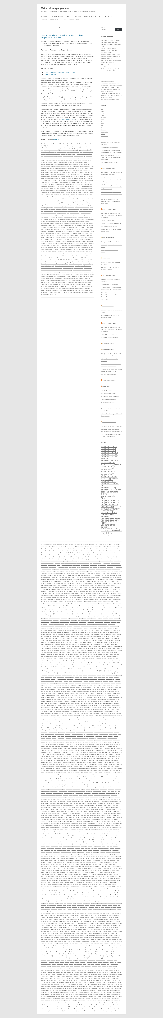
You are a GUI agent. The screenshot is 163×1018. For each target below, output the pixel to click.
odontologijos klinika (59, 612)
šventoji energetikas (46, 253)
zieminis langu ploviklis (64, 721)
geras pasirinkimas (114, 829)
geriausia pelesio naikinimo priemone (83, 709)
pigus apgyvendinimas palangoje (65, 219)
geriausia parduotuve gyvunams (113, 620)
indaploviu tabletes (50, 795)
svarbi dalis (44, 648)
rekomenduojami (57, 687)
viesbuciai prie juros (60, 266)
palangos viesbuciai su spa (49, 213)
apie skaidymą (45, 829)
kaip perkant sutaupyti (83, 620)
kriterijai (115, 671)
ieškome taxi (73, 838)
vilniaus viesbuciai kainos (87, 290)
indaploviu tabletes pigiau (65, 809)
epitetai (71, 803)
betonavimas (109, 675)
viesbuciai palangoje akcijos (61, 264)
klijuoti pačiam (58, 685)
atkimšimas (108, 825)
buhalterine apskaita (45, 603)
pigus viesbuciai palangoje (53, 223)
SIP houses (62, 597)
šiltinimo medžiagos (70, 787)
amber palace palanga (68, 146)
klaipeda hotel (83, 172)
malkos (120, 785)
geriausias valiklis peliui (102, 587)
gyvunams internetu (101, 738)
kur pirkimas (96, 673)
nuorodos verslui (85, 679)
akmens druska (44, 713)
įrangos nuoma (95, 789)
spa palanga (53, 247)
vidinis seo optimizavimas (66, 591)
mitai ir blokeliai (65, 687)
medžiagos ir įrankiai (55, 671)
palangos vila (44, 215)
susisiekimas (84, 838)
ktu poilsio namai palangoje (50, 176)
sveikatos (52, 642)
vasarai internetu (54, 703)
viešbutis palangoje (49, 286)
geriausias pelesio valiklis (95, 589)
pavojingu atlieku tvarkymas (70, 770)
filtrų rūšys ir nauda (89, 546)
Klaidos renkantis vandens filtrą (109, 226)
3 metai (93, 819)
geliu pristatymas (94, 770)
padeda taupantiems (49, 644)
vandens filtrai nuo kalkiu (110, 521)
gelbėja (88, 669)
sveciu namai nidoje (52, 251)
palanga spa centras (63, 196)
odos (81, 677)
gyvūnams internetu (73, 752)
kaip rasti (115, 666)
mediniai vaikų (103, 756)
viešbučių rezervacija (72, 276)
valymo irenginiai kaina (75, 776)
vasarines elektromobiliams (85, 697)
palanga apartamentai (69, 190)
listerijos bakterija (54, 601)
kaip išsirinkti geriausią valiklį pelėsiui (102, 579)
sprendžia (104, 658)
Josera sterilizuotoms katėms (108, 393)
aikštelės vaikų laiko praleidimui (62, 581)
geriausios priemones (98, 781)
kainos (107, 636)
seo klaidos (108, 705)
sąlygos (86, 630)
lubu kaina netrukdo (45, 605)
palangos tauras (84, 209)
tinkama (69, 650)
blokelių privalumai (98, 815)
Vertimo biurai (77, 16)
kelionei (51, 640)
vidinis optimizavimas (94, 713)
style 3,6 (43, 756)
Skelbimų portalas (55, 20)
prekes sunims (90, 622)
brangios (92, 664)
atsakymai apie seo (45, 707)
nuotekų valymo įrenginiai (91, 660)
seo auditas (115, 707)
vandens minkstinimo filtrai (111, 532)
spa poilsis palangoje (54, 249)
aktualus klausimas (55, 827)
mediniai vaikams (57, 758)
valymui (66, 658)
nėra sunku (64, 669)
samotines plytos (63, 791)
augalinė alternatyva (73, 618)
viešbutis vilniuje (87, 288)
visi (74, 671)
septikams (58, 768)
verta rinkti (93, 669)
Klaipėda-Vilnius (81, 669)
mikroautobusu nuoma (108, 640)
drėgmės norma (44, 685)
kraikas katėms (64, 752)
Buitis (102, 111)
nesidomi (113, 638)
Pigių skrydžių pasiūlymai (107, 81)
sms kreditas (76, 711)
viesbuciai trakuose (78, 268)
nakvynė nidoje (69, 178)
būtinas (87, 638)
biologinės (61, 662)
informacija (86, 636)
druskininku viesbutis (73, 162)
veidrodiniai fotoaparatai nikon (56, 713)
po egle (115, 652)
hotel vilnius (73, 166)
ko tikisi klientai (49, 787)
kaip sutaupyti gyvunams (77, 616)
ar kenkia (49, 636)
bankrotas (109, 817)
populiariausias (61, 646)
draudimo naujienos (105, 664)
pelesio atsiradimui (68, 709)
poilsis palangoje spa (51, 233)
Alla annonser (109, 16)
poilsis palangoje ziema (75, 233)
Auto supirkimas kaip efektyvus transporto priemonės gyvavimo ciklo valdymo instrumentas (111, 215)
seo (102, 508)
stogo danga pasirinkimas (62, 764)
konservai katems (106, 614)
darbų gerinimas (117, 675)
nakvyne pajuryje (78, 178)
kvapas (114, 634)
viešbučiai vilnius (65, 272)
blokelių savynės (60, 689)
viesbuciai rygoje (86, 266)
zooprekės (112, 752)
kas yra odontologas (80, 754)
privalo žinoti (44, 831)
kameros (68, 644)
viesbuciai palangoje (87, 262)
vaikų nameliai (82, 756)
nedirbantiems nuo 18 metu (65, 711)
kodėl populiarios (103, 799)
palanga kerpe (85, 192)
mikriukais (48, 805)
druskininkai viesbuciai (60, 160)
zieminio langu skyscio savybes (66, 601)
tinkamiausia (51, 835)
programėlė (100, 838)
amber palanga (78, 146)
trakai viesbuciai (84, 253)
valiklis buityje (52, 764)
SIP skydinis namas (91, 595)
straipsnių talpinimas (54, 666)
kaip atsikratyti (56, 636)
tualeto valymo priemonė (54, 811)
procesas (80, 801)
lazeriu (103, 677)
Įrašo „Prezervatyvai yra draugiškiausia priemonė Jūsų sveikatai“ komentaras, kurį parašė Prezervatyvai (111, 187)
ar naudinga (65, 683)
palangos (74, 201)
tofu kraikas (67, 734)
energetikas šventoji (84, 162)
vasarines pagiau (102, 699)
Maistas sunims (106, 258)
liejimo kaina (70, 671)
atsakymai (72, 687)
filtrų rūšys (91, 544)
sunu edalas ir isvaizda (65, 620)
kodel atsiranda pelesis (98, 709)
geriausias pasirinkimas (69, 807)
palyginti (118, 636)
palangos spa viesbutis (61, 209)
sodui (101, 748)
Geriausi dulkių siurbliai (46, 593)
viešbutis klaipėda (61, 282)
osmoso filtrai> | (109, 544)
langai (91, 648)
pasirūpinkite (63, 650)
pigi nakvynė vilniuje (51, 217)
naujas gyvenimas (86, 819)
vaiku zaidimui (78, 601)
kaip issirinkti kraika (86, 750)
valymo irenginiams (51, 778)
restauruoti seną (86, 683)
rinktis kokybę (80, 829)
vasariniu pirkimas (65, 695)
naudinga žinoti (82, 815)
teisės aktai (96, 642)
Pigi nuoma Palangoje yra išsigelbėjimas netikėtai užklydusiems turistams (62, 36)
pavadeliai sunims (74, 622)
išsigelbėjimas (99, 819)
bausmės (57, 644)
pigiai (74, 675)
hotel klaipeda (48, 166)
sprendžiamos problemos (57, 632)
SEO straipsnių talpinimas (55, 8)
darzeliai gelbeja (69, 603)
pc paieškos (104, 669)
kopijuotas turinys (55, 707)
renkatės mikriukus (78, 805)
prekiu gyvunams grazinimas (57, 609)
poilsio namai (76, 225)
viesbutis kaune (84, 280)
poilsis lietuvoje (77, 229)
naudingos (60, 656)
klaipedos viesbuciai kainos (63, 174)
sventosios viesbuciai (66, 253)
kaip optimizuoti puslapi (72, 705)
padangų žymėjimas (57, 544)
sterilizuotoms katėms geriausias (89, 583)
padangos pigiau (114, 721)
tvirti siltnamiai (111, 624)
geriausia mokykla (110, 679)
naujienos (100, 618)
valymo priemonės (88, 811)
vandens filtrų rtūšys (97, 555)
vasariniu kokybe (92, 695)
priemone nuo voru (98, 575)
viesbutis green (66, 280)
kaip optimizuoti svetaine (79, 591)
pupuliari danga (103, 833)
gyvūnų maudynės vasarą (112, 750)
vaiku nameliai (70, 760)
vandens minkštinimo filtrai (97, 559)
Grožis (102, 115)
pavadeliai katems (64, 622)
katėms (119, 616)
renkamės (108, 634)
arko (119, 791)
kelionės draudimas (60, 842)
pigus (79, 838)
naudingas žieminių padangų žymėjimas (59, 587)
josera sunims (111, 612)
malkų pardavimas (112, 785)
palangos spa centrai (50, 209)
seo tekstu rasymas (106, 707)
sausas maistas (99, 622)
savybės (64, 675)
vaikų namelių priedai (88, 766)
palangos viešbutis (61, 213)
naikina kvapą (72, 827)
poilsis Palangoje (76, 231)
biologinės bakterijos (112, 746)
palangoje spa (57, 201)
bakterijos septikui (72, 778)
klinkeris (72, 764)
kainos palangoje (64, 168)
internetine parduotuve (46, 544)
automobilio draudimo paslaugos (57, 840)
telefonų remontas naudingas (77, 581)
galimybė (83, 646)
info (69, 616)
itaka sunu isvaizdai (76, 738)
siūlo (82, 630)
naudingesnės (56, 660)
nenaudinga (79, 671)
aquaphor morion (109, 452)
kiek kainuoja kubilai (102, 583)
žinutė (62, 640)
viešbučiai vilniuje (77, 270)
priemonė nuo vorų (96, 577)
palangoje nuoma (49, 201)
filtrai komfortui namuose (110, 550)
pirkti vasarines (105, 697)
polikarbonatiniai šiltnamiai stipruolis (108, 599)
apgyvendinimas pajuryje (61, 152)
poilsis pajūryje (51, 231)
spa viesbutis (84, 249)
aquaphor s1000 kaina (109, 478)
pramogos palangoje (72, 235)
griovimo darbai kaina (84, 770)
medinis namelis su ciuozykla (77, 717)
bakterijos (83, 632)
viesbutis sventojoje (53, 288)
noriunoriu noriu (45, 188)
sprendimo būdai (91, 632)
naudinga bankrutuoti (65, 823)
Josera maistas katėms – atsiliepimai (110, 396)
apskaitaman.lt (69, 781)
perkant (117, 685)
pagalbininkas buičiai (112, 807)
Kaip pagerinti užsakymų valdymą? (110, 162)
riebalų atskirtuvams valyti (62, 835)
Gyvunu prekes (106, 386)
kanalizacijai (111, 628)
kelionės (58, 642)
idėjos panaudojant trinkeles (83, 787)
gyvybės (105, 642)
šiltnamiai (44, 750)
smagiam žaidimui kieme (47, 581)
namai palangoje (45, 182)
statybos (88, 789)
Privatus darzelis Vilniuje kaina (93, 593)
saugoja (102, 662)
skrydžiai (63, 666)
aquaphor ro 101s (109, 454)
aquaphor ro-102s (74, 569)
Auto (102, 109)
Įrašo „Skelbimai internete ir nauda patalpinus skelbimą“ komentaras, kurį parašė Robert (110, 201)
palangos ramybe (48, 207)
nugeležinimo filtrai (110, 502)
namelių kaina (111, 756)
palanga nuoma (49, 194)
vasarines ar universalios (58, 693)
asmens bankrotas (108, 819)
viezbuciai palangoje (54, 290)
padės (59, 664)
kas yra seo (58, 577)
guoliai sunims (49, 614)
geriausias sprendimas (57, 807)
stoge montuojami (75, 646)
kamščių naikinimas (45, 827)
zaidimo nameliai (59, 766)
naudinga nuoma (57, 669)
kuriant (80, 673)
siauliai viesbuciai (67, 243)
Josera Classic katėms (106, 390)
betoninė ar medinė (115, 813)
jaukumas (76, 654)
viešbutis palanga (77, 284)
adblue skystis (114, 601)
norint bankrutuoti (55, 823)
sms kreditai (91, 609)
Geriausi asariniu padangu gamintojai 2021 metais (86, 726)
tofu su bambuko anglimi (99, 607)
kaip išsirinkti (62, 652)
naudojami (89, 673)
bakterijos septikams (71, 785)
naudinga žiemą (96, 646)
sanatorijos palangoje (60, 241)
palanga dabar (49, 192)
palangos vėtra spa (48, 211)
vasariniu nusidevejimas (93, 701)
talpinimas (94, 640)
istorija (111, 677)
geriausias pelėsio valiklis (53, 579)
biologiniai (92, 636)
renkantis (61, 654)
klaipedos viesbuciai (51, 174)
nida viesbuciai (51, 186)
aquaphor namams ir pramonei (114, 565)
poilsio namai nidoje (48, 227)
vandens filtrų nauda (64, 559)
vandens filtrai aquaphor (107, 515)
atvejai (49, 648)
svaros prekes (45, 840)
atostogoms (88, 640)
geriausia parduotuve (112, 738)
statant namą (70, 831)
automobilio (79, 642)
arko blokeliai (108, 811)
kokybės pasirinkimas (89, 805)
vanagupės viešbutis (61, 256)
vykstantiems (114, 644)
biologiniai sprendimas (81, 827)
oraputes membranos (51, 770)
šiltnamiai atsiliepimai (60, 626)
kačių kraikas (56, 752)
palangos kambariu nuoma (79, 203)
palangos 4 (80, 201)
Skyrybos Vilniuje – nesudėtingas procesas (111, 95)
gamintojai (83, 650)
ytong (109, 791)
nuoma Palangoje (71, 188)
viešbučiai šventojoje (68, 268)
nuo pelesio (57, 776)
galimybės (107, 638)
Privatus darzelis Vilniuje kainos (109, 593)
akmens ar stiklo (66, 685)
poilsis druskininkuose (60, 229)
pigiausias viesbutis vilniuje (49, 219)
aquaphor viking (108, 487)
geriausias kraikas (96, 752)
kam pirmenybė (85, 799)
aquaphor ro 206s (108, 462)
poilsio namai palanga (59, 227)
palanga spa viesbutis (83, 196)
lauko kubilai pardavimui (109, 575)
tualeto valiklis (65, 768)
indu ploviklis (60, 770)
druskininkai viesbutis (71, 160)
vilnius (113, 838)
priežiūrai (66, 632)
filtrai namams (51, 552)
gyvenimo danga (101, 831)
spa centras (76, 245)
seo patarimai (75, 707)
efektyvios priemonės (75, 632)
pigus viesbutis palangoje (50, 225)
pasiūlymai (81, 638)
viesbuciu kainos (74, 272)
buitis (94, 597)
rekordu (90, 675)
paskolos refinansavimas (110, 715)
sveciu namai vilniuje (86, 251)
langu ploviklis (85, 721)
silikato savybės (109, 687)
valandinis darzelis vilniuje (93, 612)
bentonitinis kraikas (45, 616)
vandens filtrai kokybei (61, 552)
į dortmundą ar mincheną (114, 799)
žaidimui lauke (90, 756)
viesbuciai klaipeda (54, 260)
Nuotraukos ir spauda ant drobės (109, 147)
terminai (120, 646)
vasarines (109, 693)
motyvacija (43, 673)
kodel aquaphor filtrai (54, 571)
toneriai (96, 766)
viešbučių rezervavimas (83, 276)
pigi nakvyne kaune (67, 215)
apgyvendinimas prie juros (50, 154)
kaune (70, 835)
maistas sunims (64, 750)
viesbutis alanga (74, 278)
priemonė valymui (66, 813)
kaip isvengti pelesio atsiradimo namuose (82, 579)
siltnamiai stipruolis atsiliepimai (91, 599)
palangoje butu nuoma (78, 199)
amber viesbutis (45, 148)
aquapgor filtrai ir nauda (83, 567)
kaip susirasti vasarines (73, 703)
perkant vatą (44, 687)
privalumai (43, 654)
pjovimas (77, 677)
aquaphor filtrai (108, 448)
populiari (90, 652)
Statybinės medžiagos (108, 343)
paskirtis (104, 656)
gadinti (71, 658)
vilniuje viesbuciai (54, 292)
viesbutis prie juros (74, 286)
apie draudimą (62, 638)
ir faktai (66, 829)
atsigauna (47, 679)
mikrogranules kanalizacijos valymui (71, 783)
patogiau (89, 803)
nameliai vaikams (93, 758)
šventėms (49, 669)
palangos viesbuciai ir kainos (71, 211)
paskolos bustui (88, 728)
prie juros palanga (81, 235)
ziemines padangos (104, 721)
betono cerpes (81, 791)
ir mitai (61, 829)
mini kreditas (96, 728)
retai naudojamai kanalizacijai (59, 785)
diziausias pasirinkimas (115, 697)
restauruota (71, 683)
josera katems (104, 612)
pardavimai (43, 650)
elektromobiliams (69, 609)
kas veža (101, 797)
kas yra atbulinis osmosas (96, 548)
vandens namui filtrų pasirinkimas (84, 555)
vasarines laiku (116, 693)
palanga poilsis (69, 194)
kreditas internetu (98, 715)
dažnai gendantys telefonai (115, 583)
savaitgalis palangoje (57, 243)
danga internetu (110, 685)
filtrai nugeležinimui (99, 544)
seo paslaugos (115, 508)
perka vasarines (63, 697)
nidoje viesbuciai (60, 186)
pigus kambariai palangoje (80, 219)
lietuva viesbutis (84, 176)
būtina (106, 671)
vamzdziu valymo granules (55, 783)
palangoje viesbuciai (67, 201)
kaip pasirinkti (64, 827)
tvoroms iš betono (78, 811)
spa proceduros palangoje (66, 249)
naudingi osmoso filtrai (56, 550)
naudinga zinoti (44, 697)
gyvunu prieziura (98, 616)
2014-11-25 (56, 139)
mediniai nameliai (102, 758)
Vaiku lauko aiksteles (108, 237)
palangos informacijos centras (64, 203)
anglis (43, 787)
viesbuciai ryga (78, 266)
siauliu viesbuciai (76, 243)
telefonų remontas (50, 577)
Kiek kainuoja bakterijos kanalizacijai (77, 595)
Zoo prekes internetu (108, 306)
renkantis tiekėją (110, 803)
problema (97, 630)
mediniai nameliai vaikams (88, 776)
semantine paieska (83, 705)
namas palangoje (54, 182)
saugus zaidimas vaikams (54, 599)
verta (59, 648)
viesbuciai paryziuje (49, 266)
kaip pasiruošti (44, 801)
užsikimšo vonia (101, 825)
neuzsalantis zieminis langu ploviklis (49, 721)
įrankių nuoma (87, 793)
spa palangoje (71, 247)
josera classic (84, 589)
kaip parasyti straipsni (60, 705)
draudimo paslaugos (71, 840)
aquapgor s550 (83, 569)
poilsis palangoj (68, 231)
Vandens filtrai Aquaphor (107, 62)
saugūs (42, 640)
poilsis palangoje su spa (63, 233)
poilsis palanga (59, 231)
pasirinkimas (50, 650)
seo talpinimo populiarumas (109, 691)
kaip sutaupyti (92, 738)
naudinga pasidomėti (85, 833)
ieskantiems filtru (77, 628)
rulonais (73, 813)
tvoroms (50, 815)
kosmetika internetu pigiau (47, 772)
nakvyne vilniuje (65, 180)
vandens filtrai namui (111, 518)
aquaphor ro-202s (99, 571)
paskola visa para (54, 711)
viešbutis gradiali (45, 280)
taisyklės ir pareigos (109, 797)
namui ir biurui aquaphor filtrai (103, 569)
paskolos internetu (84, 711)
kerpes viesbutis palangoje (73, 172)
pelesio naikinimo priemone (115, 764)
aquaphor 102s (109, 573)
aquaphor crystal (109, 446)
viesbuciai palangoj (76, 262)
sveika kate (89, 607)
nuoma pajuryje (54, 188)
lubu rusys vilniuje (113, 605)
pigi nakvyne (58, 215)
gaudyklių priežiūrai (97, 813)
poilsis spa (53, 235)
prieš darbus (89, 654)
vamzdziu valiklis (111, 809)
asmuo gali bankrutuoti (55, 819)
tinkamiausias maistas (103, 626)
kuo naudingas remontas (76, 587)
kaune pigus (110, 835)
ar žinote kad (96, 685)
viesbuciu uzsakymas (59, 278)
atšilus (117, 638)
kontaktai (89, 618)
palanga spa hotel (72, 196)
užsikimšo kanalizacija (89, 829)
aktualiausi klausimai (113, 801)
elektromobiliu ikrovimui (78, 728)
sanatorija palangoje (77, 239)
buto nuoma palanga (68, 156)
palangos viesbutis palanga (73, 213)
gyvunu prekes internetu (46, 620)
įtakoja (107, 652)
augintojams (53, 628)
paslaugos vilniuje (105, 778)
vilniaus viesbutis (45, 292)
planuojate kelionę (101, 803)
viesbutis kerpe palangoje (50, 282)
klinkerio (56, 652)
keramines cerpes (103, 785)
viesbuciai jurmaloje (66, 258)
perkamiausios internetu (85, 752)
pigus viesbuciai (65, 221)
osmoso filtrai (107, 506)
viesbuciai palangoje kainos (75, 264)
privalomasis (106, 644)
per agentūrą (70, 679)
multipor (104, 791)
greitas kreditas (63, 715)
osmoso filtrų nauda (52, 548)
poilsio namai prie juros (83, 227)
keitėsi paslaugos (85, 835)
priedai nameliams (73, 756)
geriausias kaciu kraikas (91, 581)
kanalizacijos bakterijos (69, 634)
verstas (114, 650)
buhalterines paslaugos (94, 778)
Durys (102, 113)
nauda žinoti (44, 835)
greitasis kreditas (55, 715)
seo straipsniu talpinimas (112, 509)
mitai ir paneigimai (88, 801)
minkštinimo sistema (78, 546)
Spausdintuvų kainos (90, 16)
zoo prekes (59, 756)
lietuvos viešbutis (50, 178)
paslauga (67, 640)
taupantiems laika (55, 695)
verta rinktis (115, 805)
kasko (62, 642)
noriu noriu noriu (77, 186)
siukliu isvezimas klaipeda (81, 760)
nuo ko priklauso (61, 801)
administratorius (91, 823)
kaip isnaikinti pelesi (110, 709)
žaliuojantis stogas (51, 689)
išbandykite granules (81, 813)
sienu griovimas (93, 768)
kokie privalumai (108, 815)
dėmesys (119, 833)
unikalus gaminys (57, 825)
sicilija (91, 711)
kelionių (110, 642)
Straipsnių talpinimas (108, 349)
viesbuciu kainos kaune (84, 272)
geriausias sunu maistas (75, 750)
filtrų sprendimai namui (106, 552)
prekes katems (82, 622)
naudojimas (47, 656)
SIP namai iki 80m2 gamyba (111, 591)
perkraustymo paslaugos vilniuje (48, 730)
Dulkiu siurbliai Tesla (58, 593)
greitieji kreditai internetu (87, 715)
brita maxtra (89, 754)
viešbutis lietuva (81, 282)
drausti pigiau (93, 638)
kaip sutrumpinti (71, 797)
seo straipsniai (104, 509)
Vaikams (103, 134)
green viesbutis (79, 164)
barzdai (99, 669)
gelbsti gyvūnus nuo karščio (98, 750)
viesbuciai (79, 256)
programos (55, 781)
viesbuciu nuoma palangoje (81, 274)
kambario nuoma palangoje (86, 168)
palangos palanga (80, 205)
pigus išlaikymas (75, 685)
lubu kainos (105, 605)
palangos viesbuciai (59, 211)
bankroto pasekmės (117, 817)
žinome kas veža (53, 801)
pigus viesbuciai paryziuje (66, 223)
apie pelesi (60, 709)
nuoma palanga (62, 188)
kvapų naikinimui (86, 656)
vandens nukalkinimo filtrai (106, 561)
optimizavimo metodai (65, 707)
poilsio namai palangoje (71, 227)
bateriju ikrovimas (105, 768)
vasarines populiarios (112, 695)
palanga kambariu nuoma (74, 192)
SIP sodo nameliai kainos (102, 595)
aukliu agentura (64, 776)
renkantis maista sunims (70, 713)
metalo (54, 677)
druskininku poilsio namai (84, 160)
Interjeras (103, 117)
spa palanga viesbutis (62, 247)
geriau (47, 671)
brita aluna (99, 754)
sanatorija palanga (67, 239)
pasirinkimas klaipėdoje (69, 774)
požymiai (76, 638)
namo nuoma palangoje (78, 182)
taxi (117, 838)
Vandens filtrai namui (50, 74)
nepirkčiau (55, 654)
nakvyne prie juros (55, 180)
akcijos (100, 640)
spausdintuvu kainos (74, 768)
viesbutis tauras (63, 288)
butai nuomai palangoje (83, 154)
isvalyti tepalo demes (105, 717)
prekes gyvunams (88, 616)
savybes (85, 675)
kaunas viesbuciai (73, 170)
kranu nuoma (95, 793)
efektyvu (110, 658)
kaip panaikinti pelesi (103, 764)
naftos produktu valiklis (99, 711)
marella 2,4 (105, 754)
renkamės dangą (112, 833)
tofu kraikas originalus (51, 728)
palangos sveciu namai (73, 209)
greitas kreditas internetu (74, 715)
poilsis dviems (69, 229)
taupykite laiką (74, 823)
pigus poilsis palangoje (54, 221)
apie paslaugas (104, 666)
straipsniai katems (81, 607)
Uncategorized (104, 132)
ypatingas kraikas (52, 742)
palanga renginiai (77, 194)
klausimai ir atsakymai (46, 646)
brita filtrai (55, 754)
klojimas (68, 652)
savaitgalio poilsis (85, 241)
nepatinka (106, 630)
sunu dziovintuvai (68, 614)
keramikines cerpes (72, 791)
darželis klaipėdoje (58, 774)
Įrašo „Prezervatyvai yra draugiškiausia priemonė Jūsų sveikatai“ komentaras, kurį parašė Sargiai (111, 180)
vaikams (98, 597)
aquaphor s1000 (109, 476)
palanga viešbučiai (52, 199)
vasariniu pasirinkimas (73, 697)
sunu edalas (83, 612)
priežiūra (119, 648)
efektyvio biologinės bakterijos (85, 748)
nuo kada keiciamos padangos (58, 724)
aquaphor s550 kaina (109, 468)
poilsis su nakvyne (61, 235)
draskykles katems (49, 717)
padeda (110, 632)
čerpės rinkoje (92, 831)
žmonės (75, 664)
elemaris (53, 756)
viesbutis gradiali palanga (56, 280)
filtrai (104, 494)
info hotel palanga (45, 168)
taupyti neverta (95, 833)
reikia (92, 658)
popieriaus (67, 677)
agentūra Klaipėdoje (61, 679)
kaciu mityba (98, 609)
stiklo (72, 677)
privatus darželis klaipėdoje (93, 774)
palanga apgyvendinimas (82, 190)
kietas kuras (102, 793)
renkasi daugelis (44, 683)
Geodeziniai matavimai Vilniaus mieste (110, 93)
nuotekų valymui (62, 630)
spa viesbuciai (77, 249)
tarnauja (98, 656)
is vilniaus (79, 840)
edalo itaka (55, 620)
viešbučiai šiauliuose (46, 268)
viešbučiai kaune (85, 258)
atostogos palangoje (62, 154)
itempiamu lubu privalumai (114, 603)
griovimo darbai (53, 791)
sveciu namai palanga (63, 251)
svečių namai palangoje (75, 251)
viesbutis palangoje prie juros (62, 286)
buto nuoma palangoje (79, 156)
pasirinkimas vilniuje (79, 603)
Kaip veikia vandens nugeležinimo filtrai (111, 223)
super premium (68, 612)
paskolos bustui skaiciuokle (80, 609)
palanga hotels (64, 192)
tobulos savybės (72, 833)
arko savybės (96, 687)
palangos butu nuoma (50, 203)
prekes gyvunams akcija (70, 624)
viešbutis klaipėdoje (72, 282)
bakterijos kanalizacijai (101, 628)
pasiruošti (54, 664)
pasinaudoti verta (106, 821)
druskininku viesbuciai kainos (59, 162)
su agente (53, 679)
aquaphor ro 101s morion (109, 457)
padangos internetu (80, 693)
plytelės (49, 687)
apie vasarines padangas (106, 703)
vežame (87, 797)
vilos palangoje (44, 294)
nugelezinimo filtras (110, 500)
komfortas (56, 650)
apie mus (94, 618)
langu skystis (114, 795)
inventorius (75, 673)
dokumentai (49, 781)
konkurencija (66, 838)
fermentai (93, 656)
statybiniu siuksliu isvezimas (101, 776)
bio (98, 634)
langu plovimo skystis (76, 721)
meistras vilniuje (49, 612)
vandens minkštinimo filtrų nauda (59, 561)
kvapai (101, 630)
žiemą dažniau (105, 827)
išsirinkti (114, 648)
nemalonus (43, 636)
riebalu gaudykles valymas (116, 827)
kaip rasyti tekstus (116, 705)
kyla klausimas (115, 825)
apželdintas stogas (87, 687)
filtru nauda (92, 628)
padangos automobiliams (47, 691)
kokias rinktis (55, 809)
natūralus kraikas (70, 754)
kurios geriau (63, 831)
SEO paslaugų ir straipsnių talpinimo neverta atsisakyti (59, 72)
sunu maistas (76, 612)
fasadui (116, 687)
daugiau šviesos (97, 652)
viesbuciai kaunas (75, 258)
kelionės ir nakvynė (77, 681)
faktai (74, 817)
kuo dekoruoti (118, 673)
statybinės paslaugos (69, 793)
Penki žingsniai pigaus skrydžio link (110, 83)
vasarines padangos (94, 721)
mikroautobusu (70, 630)
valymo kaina (77, 658)
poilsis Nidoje (85, 229)
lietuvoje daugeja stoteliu (83, 585)
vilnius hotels (69, 292)
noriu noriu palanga (87, 186)
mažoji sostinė (53, 838)
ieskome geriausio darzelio (91, 603)
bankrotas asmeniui (57, 821)
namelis (109, 758)
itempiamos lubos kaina (72, 605)
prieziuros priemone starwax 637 (94, 762)
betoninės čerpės (49, 817)
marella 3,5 (112, 754)
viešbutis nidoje (68, 284)
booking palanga (72, 154)
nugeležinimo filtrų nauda (110, 559)
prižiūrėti (109, 656)
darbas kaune (76, 835)
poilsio (71, 225)
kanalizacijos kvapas (45, 748)
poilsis (52, 229)
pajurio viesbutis (60, 190)
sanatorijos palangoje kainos (73, 241)
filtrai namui (55, 559)
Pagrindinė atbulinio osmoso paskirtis (110, 54)
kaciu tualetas (85, 614)
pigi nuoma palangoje (62, 217)
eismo (80, 675)
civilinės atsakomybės (70, 642)
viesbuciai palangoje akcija (47, 264)
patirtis (114, 815)
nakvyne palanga (87, 178)
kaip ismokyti (44, 742)
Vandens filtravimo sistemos (72, 20)
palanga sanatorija (87, 194)
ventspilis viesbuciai (72, 256)
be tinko (106, 673)
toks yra (92, 835)
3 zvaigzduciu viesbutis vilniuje (74, 144)
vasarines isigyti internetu (57, 701)
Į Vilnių (68, 16)
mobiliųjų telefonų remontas (73, 583)
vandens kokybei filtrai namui (68, 555)
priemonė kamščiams (46, 809)
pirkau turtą (77, 679)
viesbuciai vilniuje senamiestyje (52, 272)
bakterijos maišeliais (45, 785)
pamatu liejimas (103, 789)
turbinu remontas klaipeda (69, 607)
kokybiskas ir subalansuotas (59, 740)
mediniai (96, 648)
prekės (70, 681)
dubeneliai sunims (58, 614)
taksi (89, 838)
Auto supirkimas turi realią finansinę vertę (111, 426)
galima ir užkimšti (92, 825)
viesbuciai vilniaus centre (49, 270)
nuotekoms (86, 634)
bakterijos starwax (73, 795)
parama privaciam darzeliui (58, 603)
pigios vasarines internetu (70, 701)
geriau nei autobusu (75, 799)
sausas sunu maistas (62, 616)
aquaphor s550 (108, 466)
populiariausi (48, 638)
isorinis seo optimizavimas (53, 591)
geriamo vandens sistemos (47, 563)
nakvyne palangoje (45, 180)
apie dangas (78, 652)
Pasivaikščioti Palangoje (68, 119)
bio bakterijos (79, 634)
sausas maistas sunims (77, 734)
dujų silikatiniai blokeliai (59, 787)
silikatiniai (102, 687)
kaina (42, 632)
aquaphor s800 (108, 471)
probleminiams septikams (115, 783)
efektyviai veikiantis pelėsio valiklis (52, 589)
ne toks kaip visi (102, 809)
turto (116, 640)
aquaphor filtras (108, 450)
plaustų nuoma (58, 681)
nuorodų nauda (93, 679)
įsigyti (72, 652)
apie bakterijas (103, 632)
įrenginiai (73, 636)
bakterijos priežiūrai (82, 785)
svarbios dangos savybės (88, 689)
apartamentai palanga (67, 148)
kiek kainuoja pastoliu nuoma (73, 789)
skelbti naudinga (66, 819)
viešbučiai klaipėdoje (65, 260)
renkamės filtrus (93, 626)
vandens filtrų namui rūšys (53, 555)
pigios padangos (44, 666)
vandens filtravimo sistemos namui (92, 552)
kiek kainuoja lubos (96, 605)
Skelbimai (103, 128)
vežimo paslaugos (112, 669)
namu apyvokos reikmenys (85, 597)
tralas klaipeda (114, 760)
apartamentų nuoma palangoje (70, 150)
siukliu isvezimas (57, 762)
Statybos (103, 130)
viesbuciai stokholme (56, 268)
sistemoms (74, 660)
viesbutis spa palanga (85, 286)
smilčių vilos (84, 243)
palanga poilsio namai (59, 194)
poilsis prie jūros (85, 233)
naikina (118, 630)
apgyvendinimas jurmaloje (85, 150)
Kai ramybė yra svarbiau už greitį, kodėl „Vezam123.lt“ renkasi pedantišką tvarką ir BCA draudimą (111, 157)
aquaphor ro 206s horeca (111, 464)
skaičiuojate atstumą (68, 805)
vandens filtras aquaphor (108, 525)
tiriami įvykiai (74, 644)
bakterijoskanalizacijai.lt (87, 772)
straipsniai (63, 628)
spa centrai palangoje (67, 245)
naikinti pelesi (45, 766)
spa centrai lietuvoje (56, 245)
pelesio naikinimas (79, 764)
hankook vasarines (53, 697)
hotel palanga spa (64, 166)
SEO (100, 16)
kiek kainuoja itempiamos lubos (58, 605)
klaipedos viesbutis (75, 174)
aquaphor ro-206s (46, 573)
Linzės (78, 758)
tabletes (118, 809)
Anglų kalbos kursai (57, 16)
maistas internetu (114, 626)
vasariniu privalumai (77, 699)
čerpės (64, 825)
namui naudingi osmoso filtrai (111, 548)
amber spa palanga (87, 146)
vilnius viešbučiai (77, 292)
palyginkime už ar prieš (100, 807)
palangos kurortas (48, 205)
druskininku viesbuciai (46, 162)
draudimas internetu (87, 642)
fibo (115, 791)
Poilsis (102, 124)
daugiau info (69, 638)
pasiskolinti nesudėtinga (105, 713)
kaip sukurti (47, 807)
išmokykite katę (105, 609)
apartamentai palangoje (80, 148)
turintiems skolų (45, 819)
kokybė (68, 636)
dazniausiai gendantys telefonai (105, 581)
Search (103, 27)
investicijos (60, 673)
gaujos (42, 679)
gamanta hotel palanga (46, 164)
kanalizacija (113, 630)
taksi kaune (97, 835)
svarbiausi (91, 630)
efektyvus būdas (64, 803)
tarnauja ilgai (106, 813)
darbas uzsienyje (97, 840)
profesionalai (58, 675)
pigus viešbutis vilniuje (63, 225)
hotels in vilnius (89, 166)
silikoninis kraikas (116, 614)
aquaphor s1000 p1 (107, 480)
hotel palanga (56, 166)
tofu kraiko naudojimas (54, 618)
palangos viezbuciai (85, 213)
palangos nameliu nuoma (60, 205)
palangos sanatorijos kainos (82, 207)
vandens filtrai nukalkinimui (108, 546)
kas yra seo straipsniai (107, 589)
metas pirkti (110, 646)
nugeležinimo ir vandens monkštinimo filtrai (88, 561)
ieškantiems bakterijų (62, 778)
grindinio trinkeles (97, 791)
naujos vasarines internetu (113, 699)
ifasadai (99, 675)
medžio (85, 677)
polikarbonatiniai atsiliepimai (47, 626)
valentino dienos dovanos (60, 772)
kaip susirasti (101, 679)
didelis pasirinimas (62, 833)
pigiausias (103, 835)
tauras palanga (76, 253)
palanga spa (54, 196)
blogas (58, 628)
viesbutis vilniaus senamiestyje (75, 288)
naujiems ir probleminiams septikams (83, 781)
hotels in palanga (80, 166)
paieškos (97, 671)
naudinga (108, 648)
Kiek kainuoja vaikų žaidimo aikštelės (95, 591)
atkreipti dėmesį (93, 799)
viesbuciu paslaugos (61, 276)
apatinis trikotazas (103, 770)
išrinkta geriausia (50, 681)
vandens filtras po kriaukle (109, 528)
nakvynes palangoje (88, 180)
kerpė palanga (62, 172)
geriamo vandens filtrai (109, 497)
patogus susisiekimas (57, 805)
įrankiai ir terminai (54, 803)
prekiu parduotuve (45, 622)
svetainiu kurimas (84, 707)
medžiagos (104, 650)
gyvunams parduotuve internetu (97, 620)
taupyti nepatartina (45, 833)
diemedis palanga (66, 158)
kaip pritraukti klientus (52, 709)
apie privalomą (93, 644)
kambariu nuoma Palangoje (61, 170)
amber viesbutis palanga (55, 148)
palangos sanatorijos (69, 207)
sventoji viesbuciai (56, 253)
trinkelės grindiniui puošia (97, 787)
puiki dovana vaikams (117, 579)
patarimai (77, 630)
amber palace (58, 146)
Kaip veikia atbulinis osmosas (108, 48)
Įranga (102, 119)
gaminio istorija (90, 807)
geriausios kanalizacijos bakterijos (102, 601)
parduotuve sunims (71, 691)
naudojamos (98, 658)
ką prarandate (97, 801)
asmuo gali (49, 821)
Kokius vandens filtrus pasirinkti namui (111, 60)
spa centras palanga (84, 245)
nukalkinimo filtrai (109, 504)
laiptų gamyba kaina (87, 840)
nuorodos (105, 618)
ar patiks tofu (64, 618)
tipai (77, 636)
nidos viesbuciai (69, 186)
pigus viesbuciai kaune (75, 221)
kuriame (73, 689)
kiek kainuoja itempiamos (85, 605)
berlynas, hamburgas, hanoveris (53, 799)
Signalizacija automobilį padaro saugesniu (111, 85)
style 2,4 (118, 754)
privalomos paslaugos (83, 644)
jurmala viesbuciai (54, 168)
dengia (99, 650)
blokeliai (49, 673)
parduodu (69, 675)
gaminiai (120, 650)
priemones (55, 662)
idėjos (65, 673)
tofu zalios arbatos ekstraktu (112, 607)
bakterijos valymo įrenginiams (86, 795)
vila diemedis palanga (65, 290)
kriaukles (68, 597)
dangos (110, 650)
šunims (115, 616)
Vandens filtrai (104, 136)
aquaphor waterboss (111, 489)
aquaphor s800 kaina (109, 473)
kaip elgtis (78, 819)
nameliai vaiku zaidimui (51, 760)
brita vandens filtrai (108, 748)
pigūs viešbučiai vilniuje (79, 223)
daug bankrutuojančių (116, 821)
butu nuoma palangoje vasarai (54, 158)
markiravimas (48, 677)
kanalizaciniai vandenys (110, 781)
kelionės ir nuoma (72, 669)
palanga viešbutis (61, 199)
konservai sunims (77, 614)
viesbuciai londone (48, 262)
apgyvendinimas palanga (74, 152)
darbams (63, 671)
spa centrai (48, 245)
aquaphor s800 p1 (107, 475)
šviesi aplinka (102, 648)
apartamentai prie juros (56, 150)
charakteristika (49, 652)
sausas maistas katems (95, 614)
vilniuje (106, 838)
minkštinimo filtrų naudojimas (65, 546)
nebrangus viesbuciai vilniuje (82, 184)
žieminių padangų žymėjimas (81, 544)
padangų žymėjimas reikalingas (97, 585)
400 (107, 677)
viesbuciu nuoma (69, 274)
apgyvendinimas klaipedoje (48, 152)
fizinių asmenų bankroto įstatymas (97, 817)
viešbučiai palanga (66, 262)
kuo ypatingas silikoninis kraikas (56, 624)
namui (103, 636)
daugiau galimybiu (93, 705)
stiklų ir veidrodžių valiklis (67, 811)
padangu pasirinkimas (92, 724)
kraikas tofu (54, 616)
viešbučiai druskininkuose (53, 258)
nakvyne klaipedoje (60, 178)
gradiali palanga (57, 164)
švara (95, 634)
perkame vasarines (94, 703)
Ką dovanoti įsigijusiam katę (108, 402)
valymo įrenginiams (50, 768)
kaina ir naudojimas (54, 829)
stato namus (111, 789)
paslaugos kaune (45, 838)
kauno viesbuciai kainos (52, 172)
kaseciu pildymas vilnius (104, 766)
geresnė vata (83, 685)
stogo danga (89, 791)
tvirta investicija (61, 815)
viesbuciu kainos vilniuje (59, 274)
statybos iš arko (108, 787)
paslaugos (85, 681)
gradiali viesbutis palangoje (68, 164)
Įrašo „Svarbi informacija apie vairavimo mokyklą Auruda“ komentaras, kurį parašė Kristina (111, 194)
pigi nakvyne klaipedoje (78, 215)
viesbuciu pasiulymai (50, 276)
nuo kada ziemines (78, 599)
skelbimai (91, 671)
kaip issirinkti (90, 624)
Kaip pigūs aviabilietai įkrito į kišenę (110, 99)
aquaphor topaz (108, 481)
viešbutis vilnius (45, 290)
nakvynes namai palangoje (76, 180)
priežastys (113, 636)
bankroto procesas (45, 823)
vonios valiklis (44, 811)
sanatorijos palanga (49, 241)
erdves (94, 675)
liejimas (42, 677)
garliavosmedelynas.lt (99, 811)
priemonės (47, 632)
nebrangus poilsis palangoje (67, 184)
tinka (59, 640)
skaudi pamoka (83, 823)
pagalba (73, 819)
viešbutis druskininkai (84, 278)
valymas (69, 660)
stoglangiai (103, 646)
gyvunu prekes (44, 618)
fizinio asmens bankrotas (82, 817)
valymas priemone (56, 813)
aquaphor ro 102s (109, 460)
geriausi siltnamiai (81, 624)
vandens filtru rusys (46, 569)
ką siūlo (115, 835)
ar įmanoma (58, 683)
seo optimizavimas (107, 508)
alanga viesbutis (51, 146)
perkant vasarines (45, 703)
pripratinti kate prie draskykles (62, 717)
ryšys (76, 640)
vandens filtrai (109, 512)
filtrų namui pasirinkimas (97, 550)
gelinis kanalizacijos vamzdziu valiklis (89, 783)
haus (112, 791)
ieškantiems (54, 638)
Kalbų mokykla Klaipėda (107, 91)
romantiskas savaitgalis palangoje (68, 237)
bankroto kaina (89, 821)
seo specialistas (50, 705)
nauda (91, 634)
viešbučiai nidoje (57, 262)
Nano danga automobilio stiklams (109, 337)
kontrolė (63, 644)
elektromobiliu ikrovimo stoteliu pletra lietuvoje (64, 585)
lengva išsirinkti (48, 825)
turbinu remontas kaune (56, 607)
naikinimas (116, 654)
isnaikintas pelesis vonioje (91, 764)
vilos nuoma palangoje (87, 292)
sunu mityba (74, 620)
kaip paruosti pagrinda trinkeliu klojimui (55, 789)
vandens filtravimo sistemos (83, 550)
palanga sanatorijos (46, 196)
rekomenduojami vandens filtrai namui (50, 557)
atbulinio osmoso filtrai (63, 548)
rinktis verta (74, 825)
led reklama (69, 626)
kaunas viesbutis (82, 170)
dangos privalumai (58, 817)
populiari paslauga (62, 797)
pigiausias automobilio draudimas (49, 797)
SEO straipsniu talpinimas (109, 168)
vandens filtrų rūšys (85, 557)
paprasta (97, 664)
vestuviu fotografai (84, 768)
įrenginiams (54, 656)
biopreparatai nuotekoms (79, 762)
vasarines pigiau (83, 695)
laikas (42, 638)
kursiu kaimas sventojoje (64, 176)
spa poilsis (46, 249)
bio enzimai (59, 795)
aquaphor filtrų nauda (63, 567)
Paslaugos (44, 20)
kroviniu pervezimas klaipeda (103, 760)
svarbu (80, 640)
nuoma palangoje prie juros (83, 188)
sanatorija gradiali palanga (55, 239)
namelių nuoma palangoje (65, 182)
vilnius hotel (62, 292)
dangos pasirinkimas (80, 807)
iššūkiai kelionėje (80, 797)
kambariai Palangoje (74, 168)
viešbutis (67, 278)
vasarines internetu (90, 693)
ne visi (88, 658)
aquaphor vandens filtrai (110, 484)
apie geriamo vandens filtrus (82, 548)
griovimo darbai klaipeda (46, 762)
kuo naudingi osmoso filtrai (69, 550)
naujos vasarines (74, 695)
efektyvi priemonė (82, 825)
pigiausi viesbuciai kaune (74, 217)
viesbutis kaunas (75, 280)
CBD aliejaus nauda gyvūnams (108, 399)
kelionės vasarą (66, 799)
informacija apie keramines (81, 831)
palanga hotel (56, 192)
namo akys (88, 646)
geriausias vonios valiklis (46, 585)
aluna (94, 754)
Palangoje (69, 199)
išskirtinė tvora (116, 811)
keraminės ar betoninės (53, 831)
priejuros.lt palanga (55, 237)
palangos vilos (51, 215)
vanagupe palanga (50, 256)
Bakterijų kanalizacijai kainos (60, 595)
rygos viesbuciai (82, 237)
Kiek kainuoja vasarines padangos (65, 726)
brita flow (48, 756)
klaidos (72, 640)
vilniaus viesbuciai (75, 290)
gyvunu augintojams (107, 616)
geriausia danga (68, 817)
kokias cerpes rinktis (93, 785)
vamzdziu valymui (103, 783)
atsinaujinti (78, 683)
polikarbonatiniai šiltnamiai (100, 624)
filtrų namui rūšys (75, 557)
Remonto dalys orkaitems (53, 597)
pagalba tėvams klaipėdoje (110, 772)
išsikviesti (60, 838)
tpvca (118, 642)
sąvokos (54, 646)
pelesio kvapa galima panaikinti (85, 575)
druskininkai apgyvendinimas (78, 158)
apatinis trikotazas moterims (74, 772)
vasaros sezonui (114, 701)
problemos (44, 675)
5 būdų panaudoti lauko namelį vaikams (111, 242)
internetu (100, 644)
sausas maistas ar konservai (92, 717)
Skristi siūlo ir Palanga (106, 97)
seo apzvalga (75, 597)
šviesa (115, 646)
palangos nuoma (71, 205)
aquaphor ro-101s (64, 569)
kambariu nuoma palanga (47, 170)
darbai (99, 677)
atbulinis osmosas (109, 491)
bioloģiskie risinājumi (88, 601)
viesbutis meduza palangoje (57, 284)
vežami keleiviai (94, 797)
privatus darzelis (103, 603)
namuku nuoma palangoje (53, 184)
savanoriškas (86, 664)
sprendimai (79, 687)
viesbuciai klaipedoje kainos (78, 260)
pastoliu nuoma (79, 793)
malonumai (93, 683)
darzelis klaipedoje (98, 772)
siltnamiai (47, 607)
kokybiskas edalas (55, 622)
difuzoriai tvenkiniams (69, 593)
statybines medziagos (58, 793)
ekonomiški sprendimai (101, 805)
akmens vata (49, 793)
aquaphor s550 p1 (107, 470)
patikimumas (114, 768)
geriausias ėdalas (45, 628)
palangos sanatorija (59, 207)
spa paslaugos (79, 247)
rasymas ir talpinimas (70, 693)
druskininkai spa (50, 160)
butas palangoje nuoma (56, 156)
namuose (89, 685)
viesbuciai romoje (69, 266)
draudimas (112, 660)
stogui (95, 650)
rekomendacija (95, 662)
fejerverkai (65, 746)
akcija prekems (60, 742)
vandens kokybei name (108, 555)
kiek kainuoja (62, 781)
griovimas (51, 766)
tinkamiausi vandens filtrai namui (75, 552)
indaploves (107, 795)
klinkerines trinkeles (67, 762)
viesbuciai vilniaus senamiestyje (64, 270)
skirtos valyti (83, 662)
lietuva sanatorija (75, 176)
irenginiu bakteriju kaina (108, 762)
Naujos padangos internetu (109, 380)
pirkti (71, 648)
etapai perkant (72, 829)
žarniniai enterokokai (80, 593)
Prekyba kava (44, 16)
